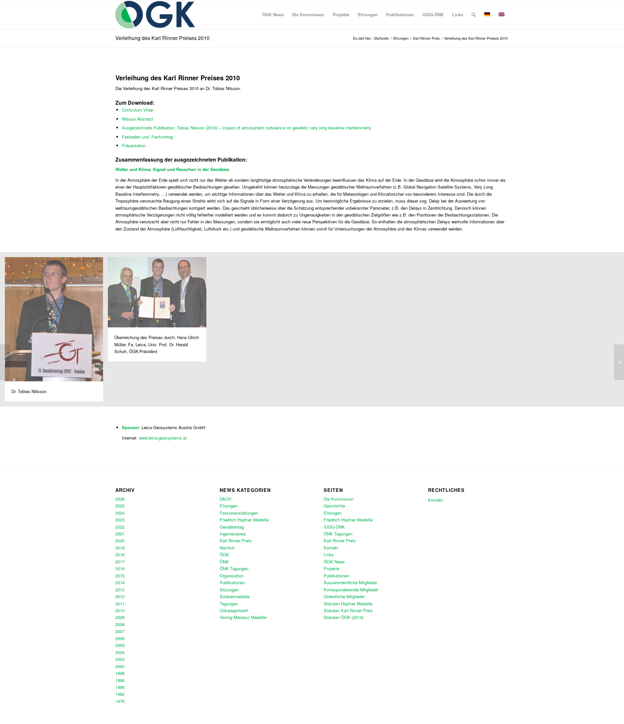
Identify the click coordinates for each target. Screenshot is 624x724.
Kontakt (331, 548)
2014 (119, 582)
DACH (225, 499)
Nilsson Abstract (137, 119)
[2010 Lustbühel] (619, 362)
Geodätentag (232, 527)
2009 (119, 617)
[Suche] (473, 14)
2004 (119, 652)
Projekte (331, 568)
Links (329, 554)
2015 (119, 576)
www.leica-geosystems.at (163, 438)
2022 (119, 527)
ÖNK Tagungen (234, 568)
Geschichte (334, 506)
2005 (119, 645)
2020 (119, 540)
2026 (119, 499)
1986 (119, 687)
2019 (119, 548)
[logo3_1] (155, 14)
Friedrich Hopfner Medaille (244, 520)
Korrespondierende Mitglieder (351, 589)
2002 (119, 666)
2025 (119, 506)
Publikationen (232, 582)
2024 (119, 513)
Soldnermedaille (235, 596)
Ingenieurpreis (233, 534)
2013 (119, 589)
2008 (119, 624)
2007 (119, 631)
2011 (119, 603)
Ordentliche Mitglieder (344, 596)
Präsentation (134, 145)
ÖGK (224, 554)
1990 (119, 680)
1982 (119, 694)
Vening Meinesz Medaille (243, 617)
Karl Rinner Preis (236, 540)
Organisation (231, 576)
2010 (119, 610)
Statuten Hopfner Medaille (348, 603)
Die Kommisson (339, 499)
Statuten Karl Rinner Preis (348, 610)
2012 (119, 596)
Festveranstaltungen (239, 513)
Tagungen (229, 603)
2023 (119, 520)
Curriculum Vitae (137, 110)
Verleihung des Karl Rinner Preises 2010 (162, 38)
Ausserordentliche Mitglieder (350, 582)
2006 (119, 638)
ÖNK (224, 562)
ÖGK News (334, 562)
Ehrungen (229, 506)
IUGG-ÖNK (334, 527)
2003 (119, 659)
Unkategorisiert (234, 610)
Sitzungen (229, 589)
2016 (119, 568)
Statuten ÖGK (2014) (343, 617)
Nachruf (227, 548)
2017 (119, 562)
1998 (119, 673)
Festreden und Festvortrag (147, 137)
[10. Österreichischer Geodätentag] (5, 362)
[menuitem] (273, 14)
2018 (119, 554)
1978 (119, 701)
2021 (119, 534)
